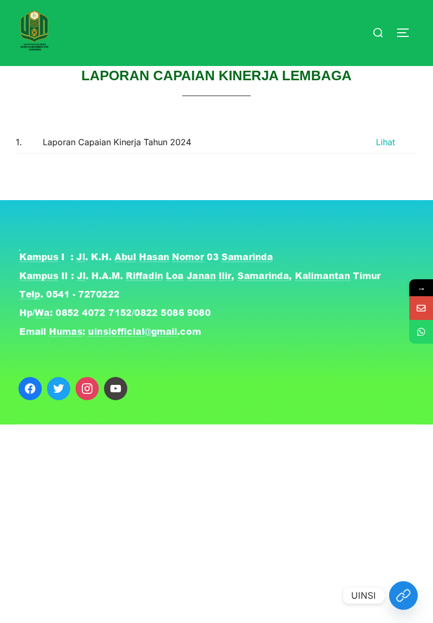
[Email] (421, 308)
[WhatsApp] (421, 332)
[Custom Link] (403, 595)
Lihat (385, 142)
